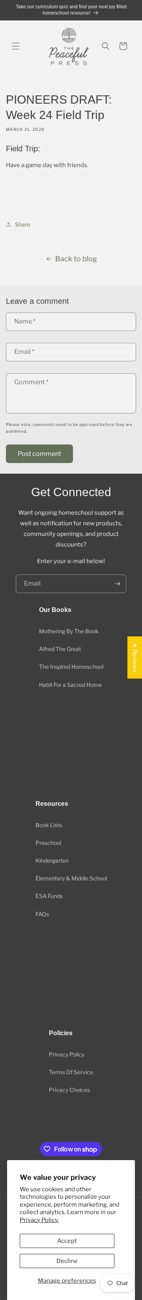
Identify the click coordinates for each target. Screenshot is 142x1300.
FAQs (42, 914)
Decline (67, 1261)
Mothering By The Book (69, 631)
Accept (67, 1240)
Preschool (48, 842)
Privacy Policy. (39, 1220)
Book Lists (49, 825)
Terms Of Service (71, 1072)
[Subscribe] (117, 584)
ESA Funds (49, 896)
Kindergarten (52, 860)
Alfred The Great (60, 648)
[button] (15, 46)
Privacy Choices (69, 1089)
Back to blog (76, 259)
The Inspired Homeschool (71, 666)
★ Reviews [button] (134, 657)
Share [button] (22, 224)
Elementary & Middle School (71, 878)
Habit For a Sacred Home (70, 684)
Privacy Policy (66, 1054)
